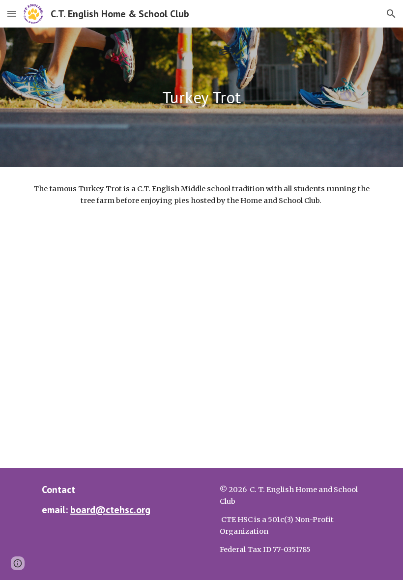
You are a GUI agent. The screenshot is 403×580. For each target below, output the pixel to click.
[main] (201, 98)
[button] (12, 13)
